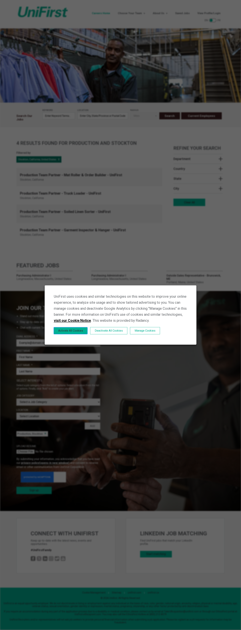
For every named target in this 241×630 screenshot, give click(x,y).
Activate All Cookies (70, 330)
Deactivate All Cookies (109, 330)
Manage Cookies (145, 330)
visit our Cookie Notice (72, 320)
